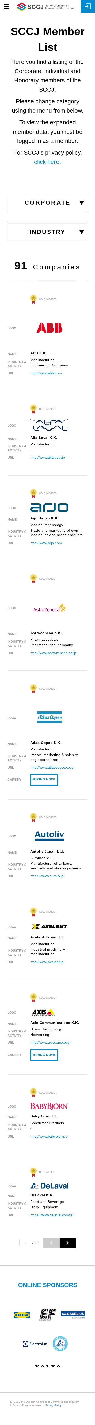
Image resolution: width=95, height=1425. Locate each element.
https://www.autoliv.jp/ (47, 876)
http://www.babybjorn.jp (49, 1136)
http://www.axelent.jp (46, 962)
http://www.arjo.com (46, 543)
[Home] (45, 7)
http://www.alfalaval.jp (47, 457)
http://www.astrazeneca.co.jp (53, 653)
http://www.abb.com (46, 373)
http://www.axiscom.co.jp (50, 1042)
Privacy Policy (53, 1405)
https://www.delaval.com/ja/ (52, 1215)
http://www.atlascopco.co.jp (52, 767)
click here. (47, 162)
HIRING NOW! (44, 779)
